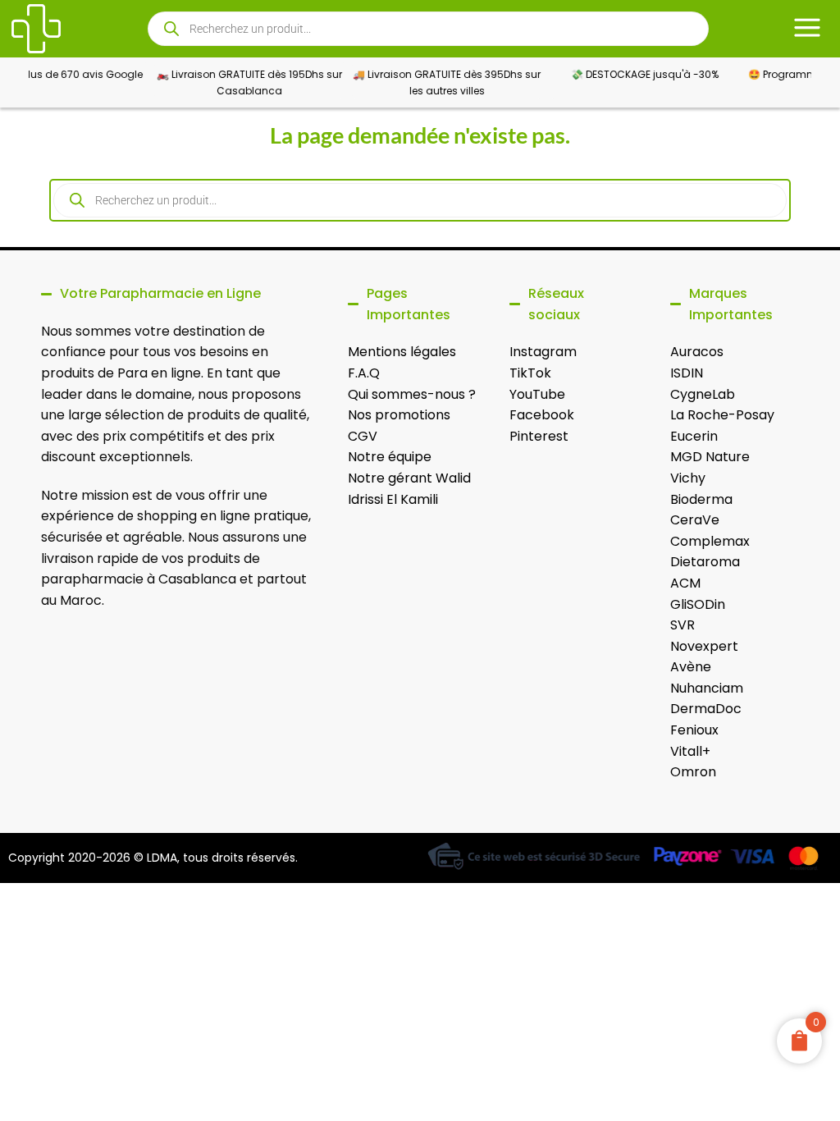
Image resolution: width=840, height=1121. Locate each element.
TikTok (530, 373)
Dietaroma (705, 561)
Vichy (687, 478)
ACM (685, 583)
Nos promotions (399, 414)
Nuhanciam (706, 688)
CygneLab (702, 394)
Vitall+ (690, 751)
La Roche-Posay (722, 414)
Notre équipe (389, 456)
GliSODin (697, 604)
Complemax (710, 541)
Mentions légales (402, 351)
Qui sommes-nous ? (412, 394)
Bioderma (701, 499)
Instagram (543, 351)
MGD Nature (710, 456)
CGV (362, 436)
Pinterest (538, 436)
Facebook (541, 414)
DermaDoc (706, 708)
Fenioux (694, 730)
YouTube (537, 394)
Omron (693, 771)
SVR (682, 624)
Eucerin (694, 436)
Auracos (697, 351)
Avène (690, 666)
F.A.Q (364, 373)
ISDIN (686, 373)
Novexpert (704, 646)
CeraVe (694, 519)
